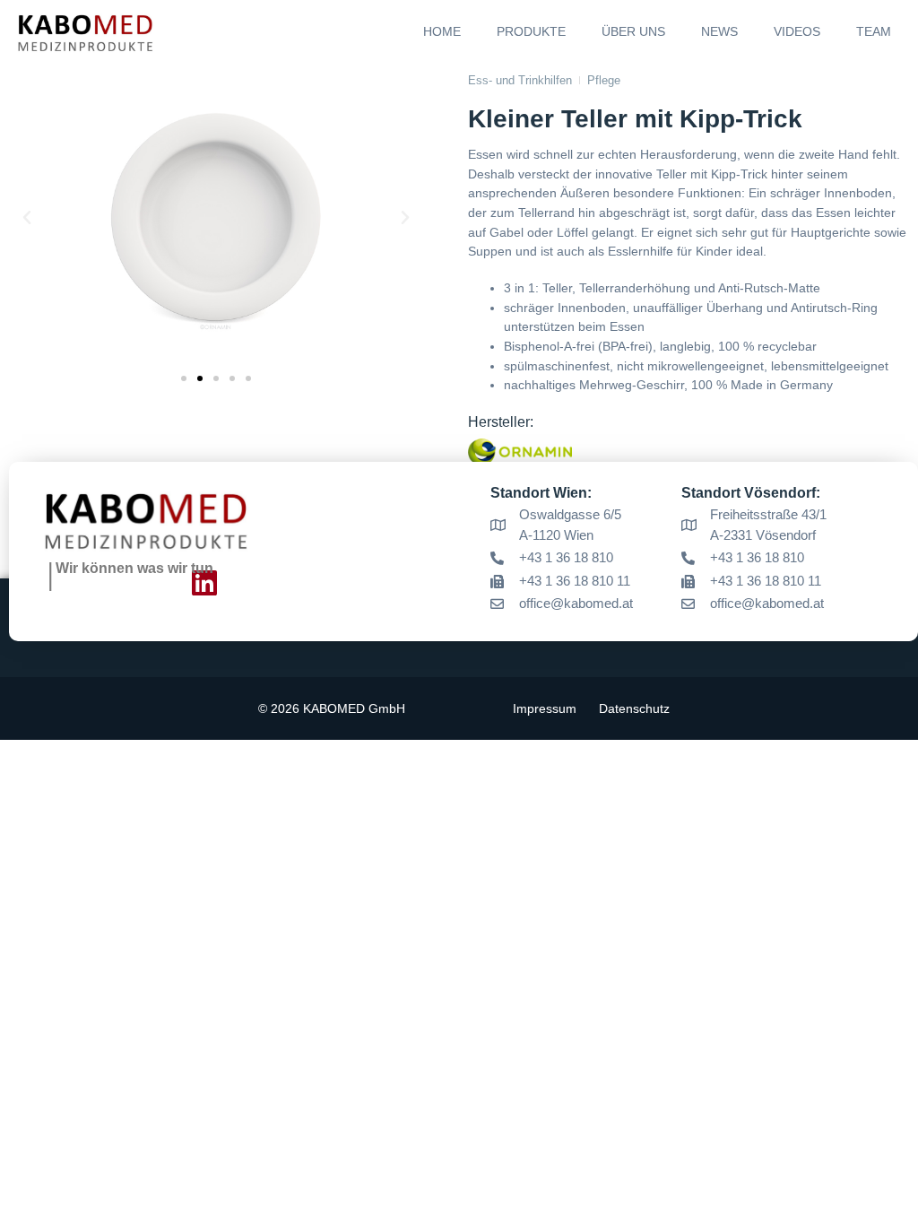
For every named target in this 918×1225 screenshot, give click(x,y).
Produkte (531, 31)
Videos (797, 31)
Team (873, 31)
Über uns (633, 31)
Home (442, 31)
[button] (27, 218)
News (719, 31)
